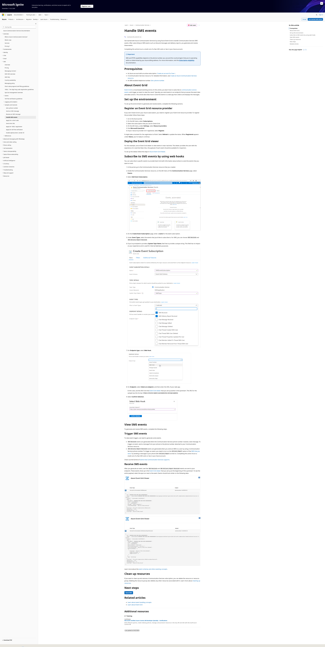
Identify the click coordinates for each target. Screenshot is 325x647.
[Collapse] (35, 23)
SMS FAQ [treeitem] (7, 77)
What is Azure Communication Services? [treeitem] (16, 37)
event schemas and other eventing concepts (153, 569)
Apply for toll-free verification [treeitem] (14, 129)
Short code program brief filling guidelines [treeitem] (17, 86)
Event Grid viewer (155, 391)
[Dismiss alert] (321, 3)
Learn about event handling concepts (139, 602)
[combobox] (19, 27)
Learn (126, 25)
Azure (131, 25)
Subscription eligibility (186, 60)
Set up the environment (296, 33)
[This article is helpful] (304, 50)
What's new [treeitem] (8, 40)
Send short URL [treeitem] (10, 123)
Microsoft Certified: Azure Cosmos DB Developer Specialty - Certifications (145, 620)
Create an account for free (165, 73)
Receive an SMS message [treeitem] (13, 114)
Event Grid (127, 90)
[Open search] (316, 14)
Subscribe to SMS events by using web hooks (302, 35)
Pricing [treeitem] (7, 46)
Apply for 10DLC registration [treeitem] (14, 126)
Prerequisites (293, 28)
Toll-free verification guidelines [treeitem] (13, 99)
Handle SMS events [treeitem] (11, 117)
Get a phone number (157, 80)
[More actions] (199, 25)
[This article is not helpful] (306, 50)
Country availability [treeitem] (10, 80)
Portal (304, 19)
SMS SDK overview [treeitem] (10, 74)
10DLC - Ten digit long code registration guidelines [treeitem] (19, 89)
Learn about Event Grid (135, 605)
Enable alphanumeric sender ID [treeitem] (15, 133)
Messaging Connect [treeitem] (10, 71)
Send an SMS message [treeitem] (12, 111)
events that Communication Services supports (154, 460)
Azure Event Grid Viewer (157, 152)
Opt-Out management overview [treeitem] (14, 92)
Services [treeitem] (7, 43)
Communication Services (142, 25)
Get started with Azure (315, 19)
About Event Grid (294, 30)
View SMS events (294, 37)
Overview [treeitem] (7, 65)
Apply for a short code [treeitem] (12, 120)
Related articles (294, 44)
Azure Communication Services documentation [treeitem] (16, 31)
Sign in (321, 14)
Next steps (293, 41)
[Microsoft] (3, 15)
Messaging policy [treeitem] (10, 83)
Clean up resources (295, 39)
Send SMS (129, 593)
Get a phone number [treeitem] (12, 108)
